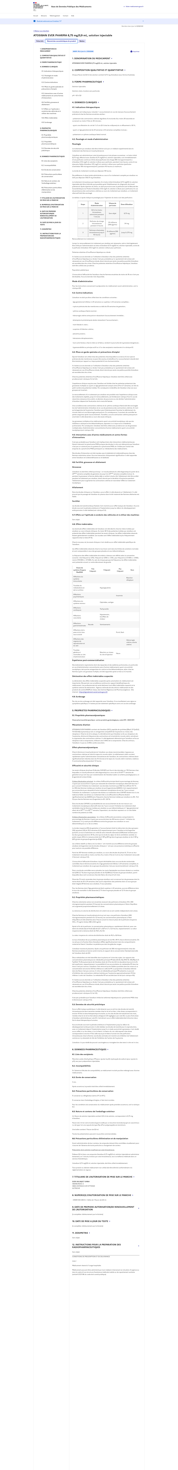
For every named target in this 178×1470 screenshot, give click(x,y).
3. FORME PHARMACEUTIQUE (51, 62)
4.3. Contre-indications (50, 82)
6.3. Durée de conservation (51, 170)
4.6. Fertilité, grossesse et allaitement (50, 103)
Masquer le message (143, 21)
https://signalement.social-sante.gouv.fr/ (93, 692)
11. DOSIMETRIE (45, 229)
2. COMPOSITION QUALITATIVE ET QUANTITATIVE (52, 56)
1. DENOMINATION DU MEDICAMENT (48, 50)
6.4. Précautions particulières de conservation (52, 175)
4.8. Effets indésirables (49, 118)
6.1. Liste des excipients (50, 161)
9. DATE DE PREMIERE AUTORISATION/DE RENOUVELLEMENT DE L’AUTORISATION (48, 214)
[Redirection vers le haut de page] (111, 58)
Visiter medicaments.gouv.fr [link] (135, 7)
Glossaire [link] (44, 16)
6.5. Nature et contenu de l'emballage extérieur (51, 182)
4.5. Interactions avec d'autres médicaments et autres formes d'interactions (52, 95)
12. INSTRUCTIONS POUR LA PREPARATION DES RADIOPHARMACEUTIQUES (50, 235)
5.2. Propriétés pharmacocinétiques (49, 142)
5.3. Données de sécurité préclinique (50, 149)
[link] (71, 6)
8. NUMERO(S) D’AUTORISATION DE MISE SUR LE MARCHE (52, 206)
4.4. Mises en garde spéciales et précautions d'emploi (52, 88)
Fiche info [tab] (39, 41)
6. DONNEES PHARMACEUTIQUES (52, 156)
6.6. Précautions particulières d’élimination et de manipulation (52, 189)
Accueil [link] (35, 16)
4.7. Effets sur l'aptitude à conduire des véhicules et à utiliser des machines (51, 111)
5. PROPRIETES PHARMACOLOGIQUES (48, 129)
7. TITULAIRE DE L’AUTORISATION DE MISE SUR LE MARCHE (52, 199)
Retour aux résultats (42, 31)
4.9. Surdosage (47, 122)
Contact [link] (65, 16)
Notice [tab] (82, 41)
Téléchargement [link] (55, 16)
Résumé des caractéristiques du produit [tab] (61, 41)
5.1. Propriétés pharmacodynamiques (50, 136)
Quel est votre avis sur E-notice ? (48, 21)
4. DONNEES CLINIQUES (49, 67)
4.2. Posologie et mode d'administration (50, 76)
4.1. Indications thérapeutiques (52, 71)
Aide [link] (72, 16)
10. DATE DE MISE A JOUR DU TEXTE (50, 223)
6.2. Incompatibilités (49, 165)
